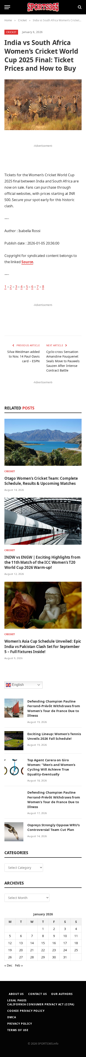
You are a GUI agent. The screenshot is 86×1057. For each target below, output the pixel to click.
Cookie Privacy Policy (26, 1011)
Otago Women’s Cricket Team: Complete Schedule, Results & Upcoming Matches (41, 481)
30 (54, 957)
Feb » (19, 965)
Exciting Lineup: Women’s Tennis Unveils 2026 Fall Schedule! (54, 736)
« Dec (8, 965)
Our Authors (62, 994)
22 (43, 950)
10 (65, 936)
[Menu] (7, 7)
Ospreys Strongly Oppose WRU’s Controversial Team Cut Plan (53, 827)
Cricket (11, 32)
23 (54, 950)
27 (21, 957)
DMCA (11, 1017)
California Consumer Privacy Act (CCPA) (40, 1004)
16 (54, 943)
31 (65, 957)
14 (32, 943)
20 (21, 950)
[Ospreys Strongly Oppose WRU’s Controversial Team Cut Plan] (13, 831)
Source (27, 261)
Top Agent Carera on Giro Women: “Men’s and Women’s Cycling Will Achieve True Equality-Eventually (51, 767)
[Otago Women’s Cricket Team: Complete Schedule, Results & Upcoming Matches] (43, 442)
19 (10, 950)
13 (21, 943)
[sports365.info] (43, 7)
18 (76, 943)
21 (32, 950)
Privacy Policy (19, 1024)
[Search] (79, 7)
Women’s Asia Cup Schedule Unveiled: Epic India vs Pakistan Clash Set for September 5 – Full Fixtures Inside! (42, 646)
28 (32, 957)
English (17, 685)
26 (10, 957)
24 (65, 950)
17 (65, 943)
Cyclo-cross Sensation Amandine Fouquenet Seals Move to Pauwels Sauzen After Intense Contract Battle (63, 361)
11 (76, 936)
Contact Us (37, 994)
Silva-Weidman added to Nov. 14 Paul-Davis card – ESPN (23, 356)
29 (43, 957)
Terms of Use (17, 1030)
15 (43, 943)
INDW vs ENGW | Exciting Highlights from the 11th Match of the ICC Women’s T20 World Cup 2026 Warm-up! (42, 562)
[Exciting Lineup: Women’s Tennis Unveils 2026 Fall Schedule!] (13, 740)
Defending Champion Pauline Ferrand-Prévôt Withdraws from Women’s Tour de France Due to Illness (53, 708)
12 (10, 943)
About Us (16, 994)
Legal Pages (17, 1000)
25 (76, 950)
